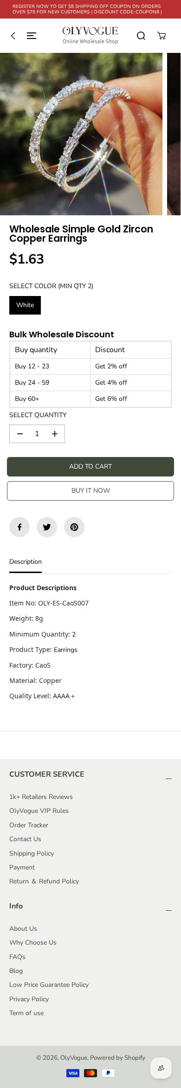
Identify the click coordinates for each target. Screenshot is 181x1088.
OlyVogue (73, 1058)
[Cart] (161, 36)
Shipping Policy (31, 853)
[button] (21, 36)
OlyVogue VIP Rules (39, 810)
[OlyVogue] (90, 36)
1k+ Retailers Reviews (41, 796)
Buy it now (90, 490)
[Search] (141, 36)
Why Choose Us (33, 942)
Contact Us (25, 839)
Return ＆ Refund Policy (44, 881)
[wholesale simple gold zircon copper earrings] (81, 134)
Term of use (26, 1013)
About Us (23, 928)
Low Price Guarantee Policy (49, 984)
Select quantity (37, 415)
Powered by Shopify (117, 1058)
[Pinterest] (74, 527)
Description (25, 561)
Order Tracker (28, 825)
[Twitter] (47, 527)
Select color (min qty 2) (51, 286)
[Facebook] (19, 527)
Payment (22, 867)
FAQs (17, 957)
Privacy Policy (29, 999)
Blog (16, 970)
